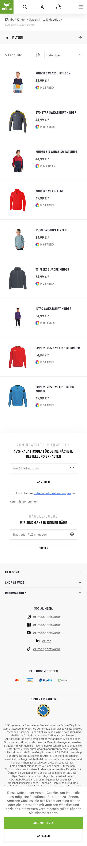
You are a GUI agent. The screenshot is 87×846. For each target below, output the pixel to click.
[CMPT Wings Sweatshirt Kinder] (18, 357)
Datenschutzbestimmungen (52, 493)
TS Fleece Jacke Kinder (52, 269)
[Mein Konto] (41, 6)
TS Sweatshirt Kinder (51, 230)
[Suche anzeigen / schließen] (24, 6)
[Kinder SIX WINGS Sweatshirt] (18, 161)
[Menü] (81, 7)
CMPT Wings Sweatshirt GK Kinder (54, 389)
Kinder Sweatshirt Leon (52, 73)
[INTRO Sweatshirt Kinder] (18, 318)
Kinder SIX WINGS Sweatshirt (56, 152)
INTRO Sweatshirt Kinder (53, 308)
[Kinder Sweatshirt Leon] (18, 82)
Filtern (17, 37)
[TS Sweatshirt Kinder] (18, 239)
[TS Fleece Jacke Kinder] (18, 278)
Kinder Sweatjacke (49, 191)
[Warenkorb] (58, 6)
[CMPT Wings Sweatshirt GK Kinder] (18, 396)
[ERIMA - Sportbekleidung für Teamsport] (7, 10)
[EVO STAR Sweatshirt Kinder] (18, 121)
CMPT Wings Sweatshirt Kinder (57, 348)
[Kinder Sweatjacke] (18, 200)
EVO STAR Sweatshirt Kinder (55, 112)
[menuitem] (81, 7)
